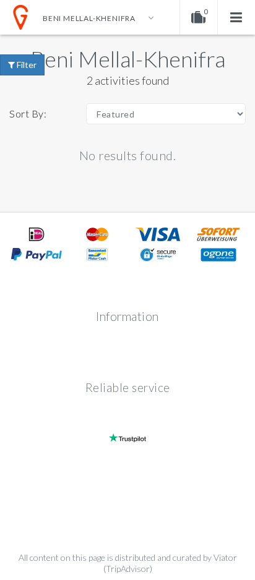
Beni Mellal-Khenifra (127, 58)
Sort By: (27, 113)
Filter (26, 64)
